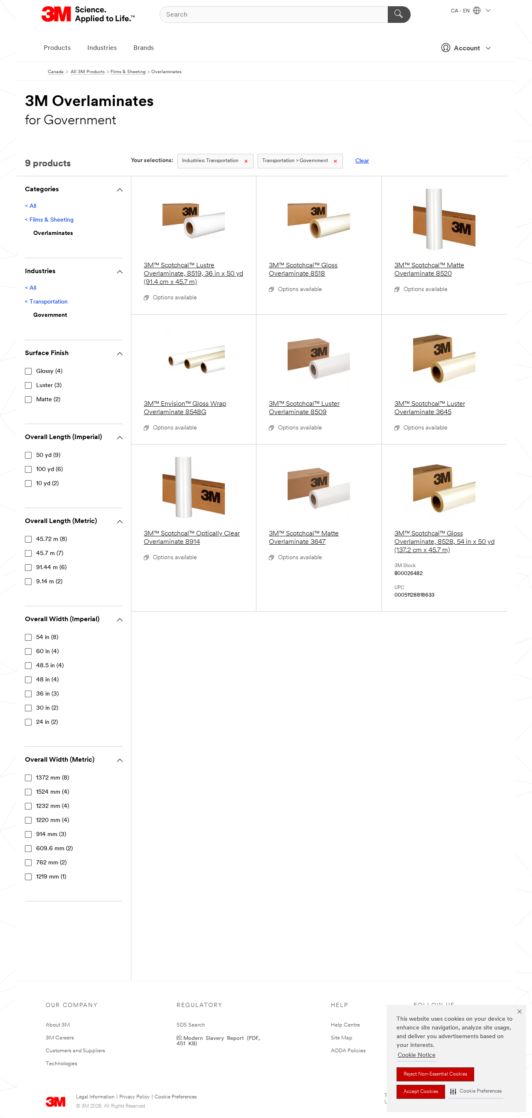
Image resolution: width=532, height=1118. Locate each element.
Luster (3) (49, 386)
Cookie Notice (417, 1055)
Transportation (210, 160)
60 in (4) (47, 652)
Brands (143, 48)
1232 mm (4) (52, 806)
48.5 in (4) (50, 666)
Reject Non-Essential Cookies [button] (435, 1074)
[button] (475, 1091)
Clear (362, 161)
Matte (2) (48, 400)
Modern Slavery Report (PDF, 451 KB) (218, 1040)
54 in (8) (47, 637)
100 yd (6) (49, 469)
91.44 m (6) (51, 568)
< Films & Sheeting (49, 220)
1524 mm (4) (52, 792)
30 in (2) (47, 708)
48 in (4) (47, 680)
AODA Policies (348, 1051)
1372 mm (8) (52, 778)
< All (30, 206)
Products (57, 48)
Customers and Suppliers (75, 1051)
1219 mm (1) (51, 877)
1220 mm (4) (52, 820)
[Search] (399, 14)
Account (467, 48)
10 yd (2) (47, 484)
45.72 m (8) (51, 539)
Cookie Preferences (176, 1097)
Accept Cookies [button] (421, 1091)
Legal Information (95, 1097)
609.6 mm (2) (54, 849)
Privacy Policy (134, 1097)
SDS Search (191, 1025)
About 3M (58, 1025)
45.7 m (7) (49, 553)
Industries (102, 48)
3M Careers (60, 1038)
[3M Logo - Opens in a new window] (89, 14)
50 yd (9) (48, 455)
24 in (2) (47, 722)
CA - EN (461, 11)
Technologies (61, 1063)
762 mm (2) (51, 863)
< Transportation (46, 302)
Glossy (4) (49, 371)
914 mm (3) (51, 835)
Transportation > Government (295, 160)
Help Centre (345, 1025)
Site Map (341, 1038)
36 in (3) (47, 694)
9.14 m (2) (49, 582)
